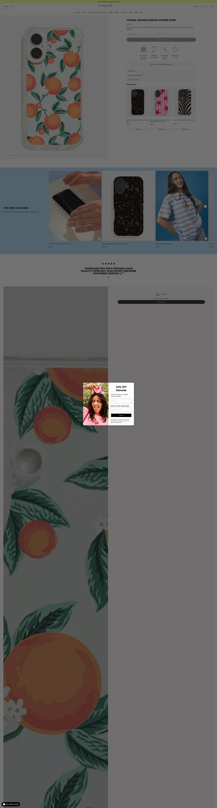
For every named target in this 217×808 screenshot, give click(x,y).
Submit (121, 415)
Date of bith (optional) (120, 406)
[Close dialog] (85, 385)
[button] (11, 804)
